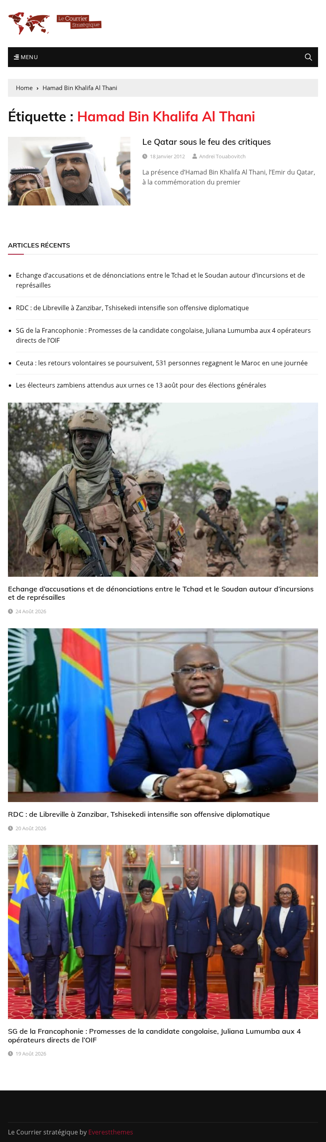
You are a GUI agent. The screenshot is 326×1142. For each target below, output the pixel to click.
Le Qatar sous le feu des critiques (206, 141)
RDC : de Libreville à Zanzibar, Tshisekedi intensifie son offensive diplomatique (132, 307)
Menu (28, 57)
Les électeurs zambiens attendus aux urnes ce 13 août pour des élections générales (141, 385)
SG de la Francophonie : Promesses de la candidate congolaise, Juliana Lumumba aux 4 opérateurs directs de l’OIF (163, 335)
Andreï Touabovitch (222, 156)
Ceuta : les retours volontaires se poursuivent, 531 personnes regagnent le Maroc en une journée (162, 363)
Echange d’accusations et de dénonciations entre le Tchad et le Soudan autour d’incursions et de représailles (160, 280)
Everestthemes (110, 1132)
